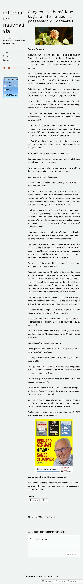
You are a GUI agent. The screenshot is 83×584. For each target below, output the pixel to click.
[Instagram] (14, 68)
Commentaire (71, 554)
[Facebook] (9, 68)
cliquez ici (61, 477)
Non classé (50, 517)
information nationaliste (13, 22)
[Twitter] (4, 68)
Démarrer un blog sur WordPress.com (41, 576)
